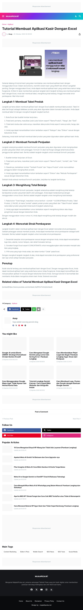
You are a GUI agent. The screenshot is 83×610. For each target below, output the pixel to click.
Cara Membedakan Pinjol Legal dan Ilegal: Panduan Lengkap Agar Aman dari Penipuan (67, 356)
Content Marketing (10, 552)
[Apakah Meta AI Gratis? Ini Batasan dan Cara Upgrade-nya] (7, 458)
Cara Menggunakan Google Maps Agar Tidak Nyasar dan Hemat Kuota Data (14, 383)
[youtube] (22, 325)
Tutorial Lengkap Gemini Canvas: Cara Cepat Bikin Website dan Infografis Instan (40, 384)
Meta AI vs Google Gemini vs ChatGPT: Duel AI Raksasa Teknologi (39, 477)
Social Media (73, 552)
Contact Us (60, 601)
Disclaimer (38, 601)
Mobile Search (38, 552)
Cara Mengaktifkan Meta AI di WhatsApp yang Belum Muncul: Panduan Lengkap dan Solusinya (47, 486)
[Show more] (43, 309)
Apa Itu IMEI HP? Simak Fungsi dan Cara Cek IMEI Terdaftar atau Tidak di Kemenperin (47, 496)
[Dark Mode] (76, 16)
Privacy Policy (49, 601)
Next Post (76, 419)
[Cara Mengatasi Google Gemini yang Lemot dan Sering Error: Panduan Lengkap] (41, 344)
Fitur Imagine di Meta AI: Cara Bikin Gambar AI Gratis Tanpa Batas (39, 467)
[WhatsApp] (34, 309)
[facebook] (13, 325)
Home (4, 24)
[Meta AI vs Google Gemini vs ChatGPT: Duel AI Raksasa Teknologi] (7, 478)
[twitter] (16, 325)
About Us (29, 601)
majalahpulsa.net (45, 605)
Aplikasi (10, 24)
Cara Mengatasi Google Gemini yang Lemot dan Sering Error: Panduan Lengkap (39, 356)
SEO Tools (61, 552)
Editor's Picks (24, 552)
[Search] (80, 16)
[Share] (79, 34)
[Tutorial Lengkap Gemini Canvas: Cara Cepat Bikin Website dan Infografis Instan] (41, 372)
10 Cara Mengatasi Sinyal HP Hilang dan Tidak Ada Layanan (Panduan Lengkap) (45, 448)
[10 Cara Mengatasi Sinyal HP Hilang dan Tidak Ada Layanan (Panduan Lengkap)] (7, 449)
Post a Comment (41, 412)
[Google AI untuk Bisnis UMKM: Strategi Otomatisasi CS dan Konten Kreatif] (14, 344)
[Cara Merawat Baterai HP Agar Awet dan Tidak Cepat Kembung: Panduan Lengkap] (7, 507)
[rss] (51, 590)
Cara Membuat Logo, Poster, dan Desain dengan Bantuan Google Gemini (68, 383)
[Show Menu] (3, 16)
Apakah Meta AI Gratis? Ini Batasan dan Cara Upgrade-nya (37, 457)
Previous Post (8, 419)
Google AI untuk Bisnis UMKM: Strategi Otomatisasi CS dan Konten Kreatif (14, 355)
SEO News (50, 552)
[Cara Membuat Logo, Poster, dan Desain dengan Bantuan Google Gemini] (68, 372)
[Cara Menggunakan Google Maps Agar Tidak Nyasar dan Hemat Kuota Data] (14, 372)
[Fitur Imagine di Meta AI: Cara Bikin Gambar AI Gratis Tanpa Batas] (7, 468)
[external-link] (25, 325)
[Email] (39, 309)
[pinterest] (19, 325)
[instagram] (46, 590)
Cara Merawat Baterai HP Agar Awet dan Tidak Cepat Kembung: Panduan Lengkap (46, 506)
